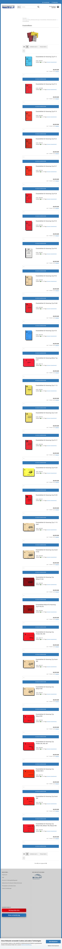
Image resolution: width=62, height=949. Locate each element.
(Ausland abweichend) (52, 62)
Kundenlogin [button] (46, 2)
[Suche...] (38, 7)
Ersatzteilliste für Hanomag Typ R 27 (46, 166)
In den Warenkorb (40, 79)
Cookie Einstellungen (6, 888)
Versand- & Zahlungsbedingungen (9, 880)
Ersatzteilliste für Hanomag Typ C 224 (46, 413)
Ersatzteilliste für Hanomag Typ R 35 (46, 221)
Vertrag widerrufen (14, 910)
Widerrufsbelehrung (14, 915)
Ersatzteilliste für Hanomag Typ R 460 (46, 303)
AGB (3, 877)
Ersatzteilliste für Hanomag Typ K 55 (46, 330)
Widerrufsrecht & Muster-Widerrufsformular (12, 883)
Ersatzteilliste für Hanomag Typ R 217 (46, 440)
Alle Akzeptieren (53, 941)
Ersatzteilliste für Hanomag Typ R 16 (46, 84)
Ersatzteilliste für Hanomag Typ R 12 (46, 56)
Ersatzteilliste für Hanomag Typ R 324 (46, 467)
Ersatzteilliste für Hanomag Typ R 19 (46, 111)
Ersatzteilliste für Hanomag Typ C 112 (46, 385)
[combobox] (34, 46)
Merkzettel (55, 2)
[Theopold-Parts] (8, 7)
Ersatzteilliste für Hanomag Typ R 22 (46, 139)
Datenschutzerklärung (26, 944)
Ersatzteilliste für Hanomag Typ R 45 (46, 276)
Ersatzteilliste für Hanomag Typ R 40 (46, 248)
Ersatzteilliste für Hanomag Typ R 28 (46, 193)
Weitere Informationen (53, 945)
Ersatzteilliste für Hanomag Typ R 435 (46, 495)
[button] (24, 46)
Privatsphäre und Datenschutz (9, 885)
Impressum (4, 874)
